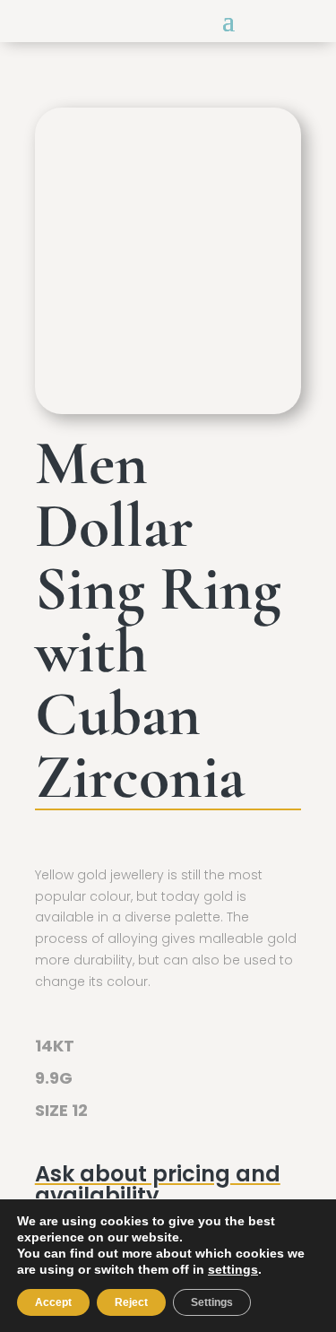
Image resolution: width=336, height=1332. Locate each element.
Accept (53, 1302)
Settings (212, 1302)
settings (233, 1269)
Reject (131, 1302)
